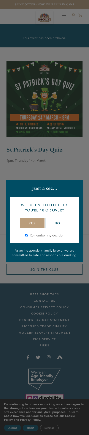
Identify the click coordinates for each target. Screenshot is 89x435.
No (57, 223)
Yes (32, 223)
